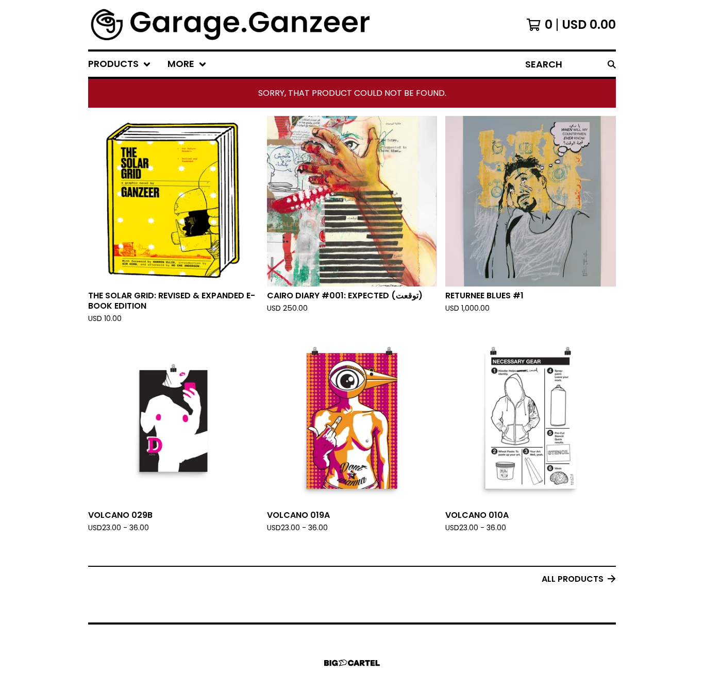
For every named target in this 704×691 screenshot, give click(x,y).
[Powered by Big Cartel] (352, 662)
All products (573, 579)
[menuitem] (119, 64)
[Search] (612, 64)
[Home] (231, 24)
